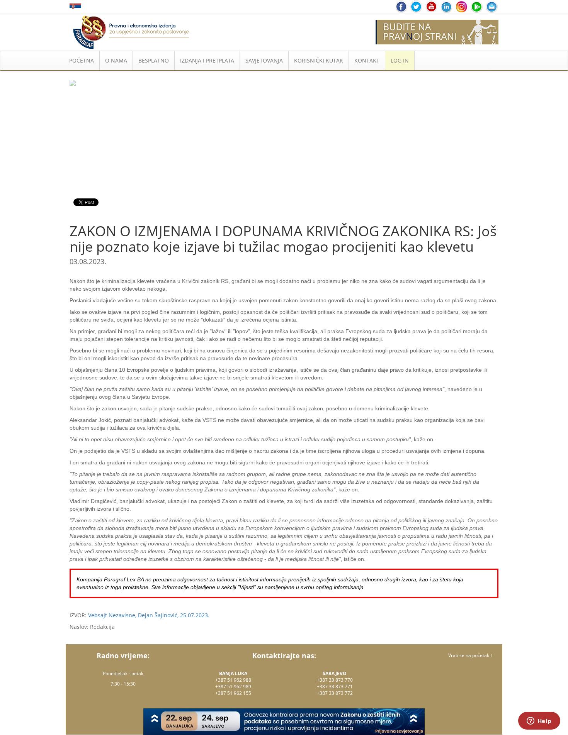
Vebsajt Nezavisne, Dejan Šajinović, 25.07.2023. (148, 615)
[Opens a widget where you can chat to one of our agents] (539, 721)
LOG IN (400, 60)
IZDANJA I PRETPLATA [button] (207, 60)
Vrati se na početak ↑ (470, 655)
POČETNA (81, 60)
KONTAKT (366, 60)
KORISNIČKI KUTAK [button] (318, 60)
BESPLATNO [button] (153, 60)
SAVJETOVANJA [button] (264, 60)
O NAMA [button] (116, 60)
